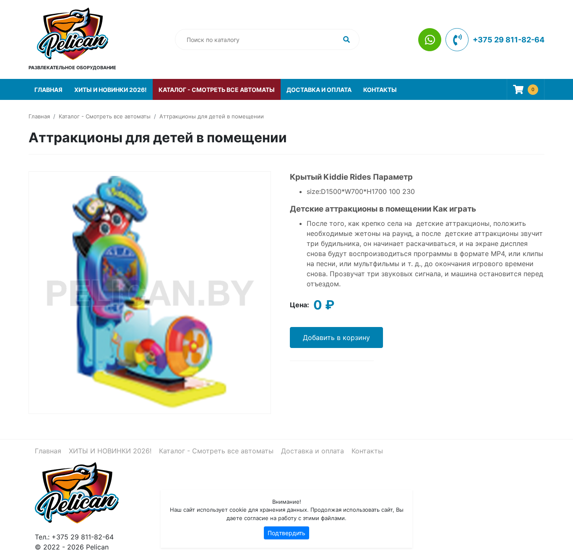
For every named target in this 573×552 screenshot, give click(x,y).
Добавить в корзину (336, 337)
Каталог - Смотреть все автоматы (217, 89)
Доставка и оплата (319, 89)
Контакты (380, 89)
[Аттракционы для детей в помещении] (149, 292)
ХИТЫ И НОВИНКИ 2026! (110, 89)
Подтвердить (286, 532)
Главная (48, 89)
